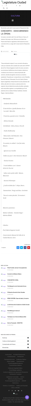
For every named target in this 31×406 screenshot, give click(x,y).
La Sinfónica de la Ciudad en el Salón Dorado (18, 304)
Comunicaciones (11, 356)
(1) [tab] (16, 54)
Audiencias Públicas (21, 359)
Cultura (15, 16)
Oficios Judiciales (15, 387)
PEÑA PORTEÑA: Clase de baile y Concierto (18, 298)
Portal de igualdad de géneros (15, 363)
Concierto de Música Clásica (14, 274)
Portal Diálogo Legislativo (15, 370)
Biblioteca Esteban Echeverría (15, 378)
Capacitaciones (20, 361)
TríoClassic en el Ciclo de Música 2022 (16, 316)
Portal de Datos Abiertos (15, 365)
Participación (20, 356)
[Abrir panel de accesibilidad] (27, 397)
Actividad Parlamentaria (19, 354)
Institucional (8, 354)
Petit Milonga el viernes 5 (13, 310)
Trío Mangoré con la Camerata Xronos (16, 286)
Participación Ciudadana (15, 374)
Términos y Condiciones (9, 385)
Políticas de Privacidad (22, 385)
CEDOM (24, 380)
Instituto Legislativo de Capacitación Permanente (15, 372)
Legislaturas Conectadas (12, 377)
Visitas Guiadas (11, 361)
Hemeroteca (15, 383)
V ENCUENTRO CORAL (12, 280)
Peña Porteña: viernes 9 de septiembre (17, 267)
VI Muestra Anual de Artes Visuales (16, 292)
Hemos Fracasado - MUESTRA (14, 323)
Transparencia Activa (9, 359)
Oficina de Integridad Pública (15, 368)
